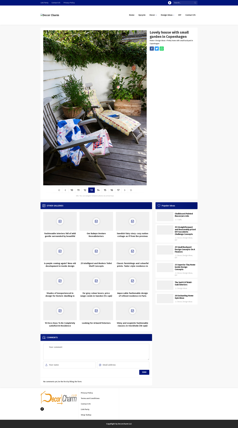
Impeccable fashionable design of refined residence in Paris (132, 294)
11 (78, 190)
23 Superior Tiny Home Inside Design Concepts (185, 267)
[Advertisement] (172, 70)
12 (85, 190)
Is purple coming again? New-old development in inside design (60, 264)
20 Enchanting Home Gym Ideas (184, 297)
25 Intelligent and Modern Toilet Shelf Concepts (96, 264)
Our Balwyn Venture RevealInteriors (96, 234)
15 (105, 190)
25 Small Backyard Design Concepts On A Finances (185, 249)
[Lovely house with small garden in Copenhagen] (95, 184)
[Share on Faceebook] (157, 49)
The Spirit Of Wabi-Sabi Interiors (183, 283)
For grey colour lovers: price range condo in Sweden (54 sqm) (96, 294)
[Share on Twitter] (162, 49)
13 (91, 190)
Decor (179, 238)
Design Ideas (160, 41)
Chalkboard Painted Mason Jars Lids (184, 215)
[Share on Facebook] (152, 49)
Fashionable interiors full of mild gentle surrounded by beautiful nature (60, 236)
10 (72, 190)
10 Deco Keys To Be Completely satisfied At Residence (60, 324)
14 (98, 190)
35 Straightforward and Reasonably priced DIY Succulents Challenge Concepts (185, 230)
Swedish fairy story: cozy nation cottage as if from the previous (132, 234)
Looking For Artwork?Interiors (96, 323)
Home (152, 41)
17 (118, 190)
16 (111, 190)
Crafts (179, 220)
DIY (176, 240)
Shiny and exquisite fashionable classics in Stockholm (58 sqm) (132, 324)
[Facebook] (169, 2)
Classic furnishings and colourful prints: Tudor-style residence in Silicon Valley (132, 266)
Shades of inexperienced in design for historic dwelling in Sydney (60, 296)
